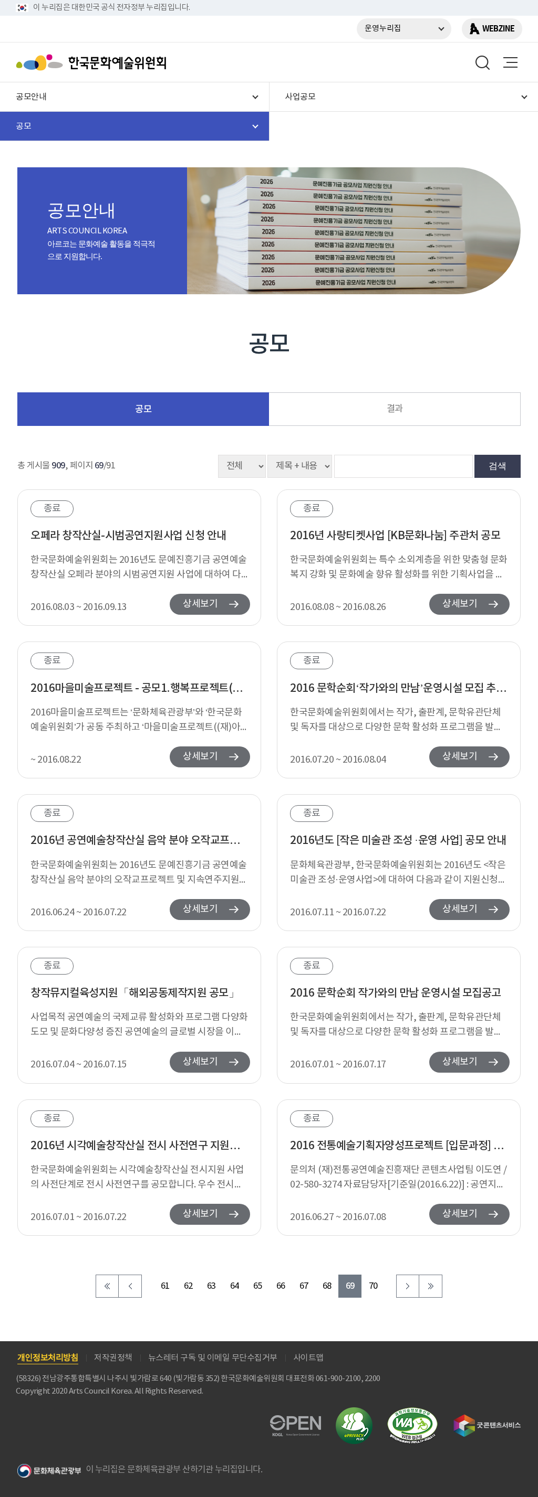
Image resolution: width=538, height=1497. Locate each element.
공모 (143, 409)
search (482, 62)
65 (257, 1286)
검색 (497, 466)
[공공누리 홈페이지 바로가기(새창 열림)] (295, 1421)
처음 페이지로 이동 (107, 1286)
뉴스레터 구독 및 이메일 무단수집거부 (212, 1358)
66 (280, 1286)
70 (373, 1286)
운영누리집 (383, 28)
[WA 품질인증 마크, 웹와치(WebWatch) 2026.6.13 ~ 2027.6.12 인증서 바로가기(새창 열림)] (412, 1412)
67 (303, 1286)
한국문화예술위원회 (93, 62)
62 (188, 1286)
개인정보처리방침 (47, 1358)
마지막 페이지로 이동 (430, 1286)
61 (165, 1286)
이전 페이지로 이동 (130, 1286)
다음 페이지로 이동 (407, 1286)
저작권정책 (113, 1358)
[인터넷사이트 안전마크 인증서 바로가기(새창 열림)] (354, 1413)
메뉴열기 (510, 62)
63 (211, 1286)
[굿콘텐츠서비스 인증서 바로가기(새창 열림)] (487, 1419)
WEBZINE (498, 29)
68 (327, 1286)
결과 (395, 409)
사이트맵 (308, 1358)
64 (234, 1286)
